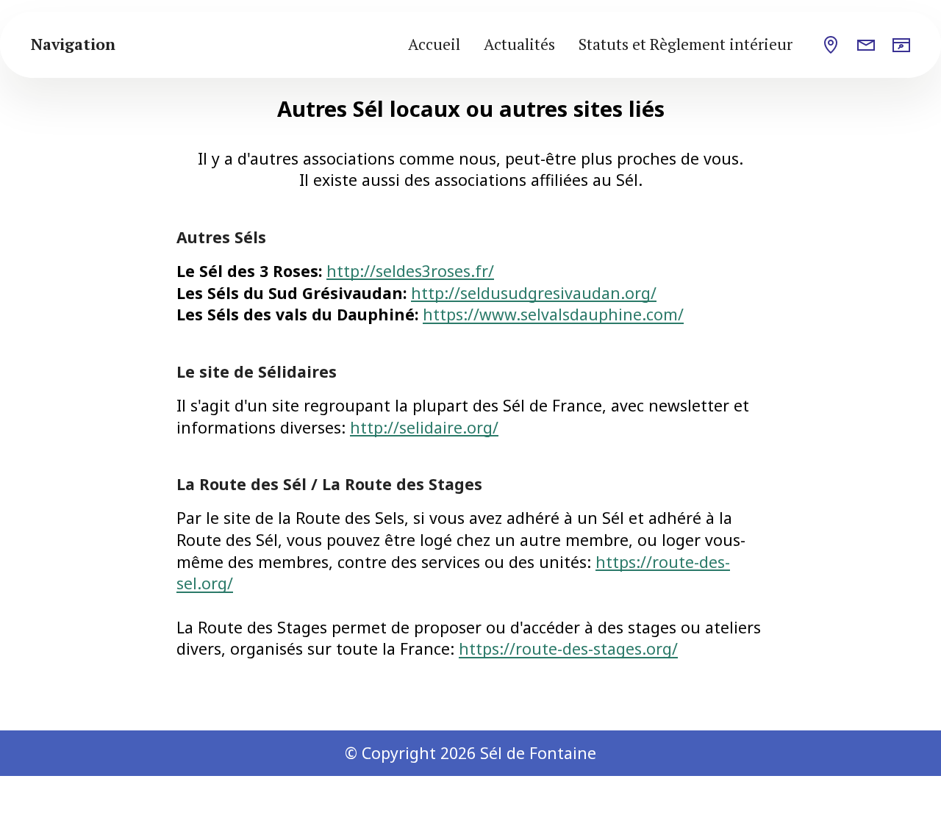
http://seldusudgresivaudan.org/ (533, 292)
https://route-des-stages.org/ (568, 648)
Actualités (519, 44)
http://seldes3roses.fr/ (410, 270)
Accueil (434, 44)
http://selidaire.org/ (424, 427)
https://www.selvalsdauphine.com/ (553, 314)
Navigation (73, 44)
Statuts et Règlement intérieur (685, 44)
